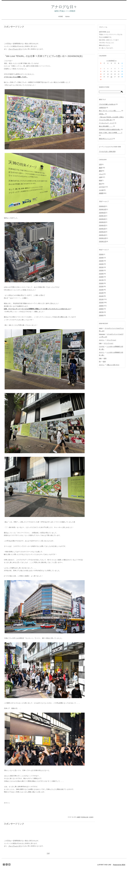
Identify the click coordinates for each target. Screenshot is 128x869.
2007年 (101, 312)
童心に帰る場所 (106, 126)
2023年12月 (102, 238)
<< (107, 60)
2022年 (101, 264)
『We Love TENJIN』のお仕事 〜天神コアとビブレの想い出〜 (35, 56)
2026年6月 (102, 206)
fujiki (100, 343)
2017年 (101, 280)
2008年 (101, 309)
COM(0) (91, 817)
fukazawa (102, 334)
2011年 (101, 299)
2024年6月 (111, 60)
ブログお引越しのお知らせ (107, 104)
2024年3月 (102, 228)
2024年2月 (102, 232)
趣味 (100, 171)
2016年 (101, 283)
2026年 (101, 254)
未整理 (78, 817)
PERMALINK (84, 817)
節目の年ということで (106, 138)
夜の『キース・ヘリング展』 (110, 110)
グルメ (101, 174)
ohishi (100, 328)
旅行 (100, 183)
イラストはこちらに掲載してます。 (16, 77)
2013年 (101, 293)
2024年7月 (102, 215)
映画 (100, 180)
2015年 (101, 286)
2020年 (101, 270)
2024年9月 (102, 212)
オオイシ (101, 340)
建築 (100, 167)
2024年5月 (102, 222)
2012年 (101, 296)
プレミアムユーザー (15, 49)
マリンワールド (111, 340)
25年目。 (102, 114)
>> (115, 60)
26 (111, 76)
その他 (101, 190)
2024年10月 (102, 209)
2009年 (101, 305)
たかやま (101, 346)
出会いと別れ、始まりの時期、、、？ (110, 132)
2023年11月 (102, 241)
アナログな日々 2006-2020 (107, 151)
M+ (100, 361)
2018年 (101, 277)
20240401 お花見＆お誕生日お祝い (109, 129)
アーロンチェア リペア (106, 123)
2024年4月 (102, 225)
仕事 (100, 177)
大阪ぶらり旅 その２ (113, 364)
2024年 (101, 257)
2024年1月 (102, 235)
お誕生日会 (102, 107)
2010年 (101, 302)
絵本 (105, 358)
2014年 (101, 289)
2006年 (101, 315)
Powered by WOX (119, 865)
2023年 (101, 260)
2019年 (101, 273)
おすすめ (101, 187)
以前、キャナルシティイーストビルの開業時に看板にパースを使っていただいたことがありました (37, 309)
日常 (100, 164)
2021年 (101, 267)
